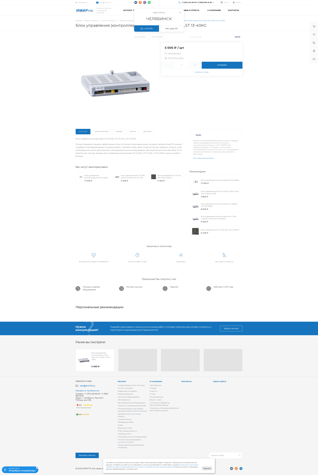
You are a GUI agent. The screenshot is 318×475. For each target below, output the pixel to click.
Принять (207, 468)
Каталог (122, 381)
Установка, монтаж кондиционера (132, 437)
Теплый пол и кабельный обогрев (132, 406)
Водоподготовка (125, 428)
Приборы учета (124, 434)
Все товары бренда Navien (203, 158)
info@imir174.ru (105, 2)
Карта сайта (219, 381)
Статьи (152, 394)
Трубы (120, 425)
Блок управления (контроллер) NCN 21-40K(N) (220, 180)
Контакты (186, 381)
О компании (156, 381)
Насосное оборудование (128, 397)
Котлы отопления (125, 388)
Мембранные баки (126, 422)
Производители (156, 397)
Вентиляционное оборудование (131, 403)
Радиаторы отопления (127, 391)
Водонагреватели (125, 394)
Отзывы (153, 388)
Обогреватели (124, 400)
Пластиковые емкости (127, 431)
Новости (153, 391)
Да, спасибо (146, 28)
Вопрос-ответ (156, 400)
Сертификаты (155, 385)
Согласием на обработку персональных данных (154, 467)
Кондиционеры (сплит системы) (131, 385)
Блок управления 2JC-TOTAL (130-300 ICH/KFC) (220, 230)
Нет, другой (171, 28)
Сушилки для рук (125, 419)
